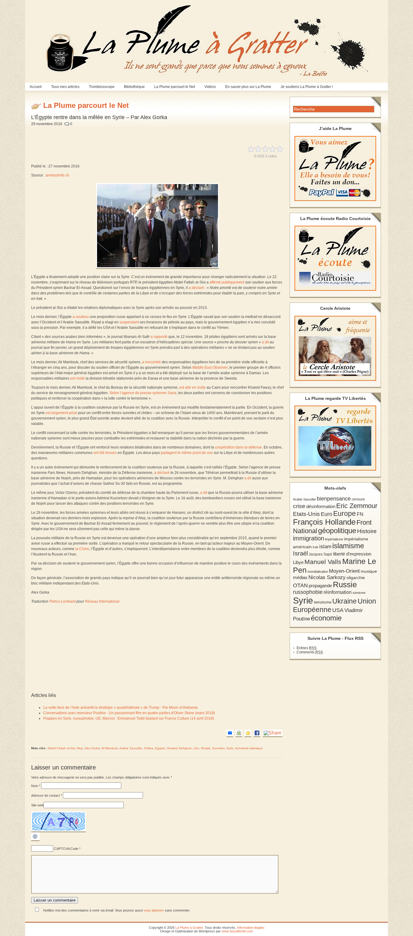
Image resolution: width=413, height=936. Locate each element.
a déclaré (196, 288)
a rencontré (151, 362)
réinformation (338, 592)
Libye (298, 562)
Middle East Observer (210, 367)
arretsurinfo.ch (57, 175)
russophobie (308, 592)
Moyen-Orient (344, 571)
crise (299, 506)
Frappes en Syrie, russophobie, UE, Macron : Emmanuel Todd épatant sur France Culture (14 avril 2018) (128, 718)
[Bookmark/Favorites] (247, 733)
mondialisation (317, 571)
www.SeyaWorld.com (237, 931)
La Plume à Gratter (189, 927)
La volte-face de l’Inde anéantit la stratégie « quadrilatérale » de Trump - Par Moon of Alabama (120, 707)
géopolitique (337, 530)
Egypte (160, 748)
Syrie (229, 748)
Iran (196, 748)
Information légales (251, 927)
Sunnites (218, 748)
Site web (37, 805)
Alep (79, 748)
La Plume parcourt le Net (174, 87)
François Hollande (324, 522)
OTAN (300, 585)
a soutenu (81, 317)
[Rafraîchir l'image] (35, 840)
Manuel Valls (322, 561)
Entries (307, 648)
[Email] (229, 733)
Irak (315, 547)
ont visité (77, 378)
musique (369, 571)
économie (326, 618)
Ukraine (344, 601)
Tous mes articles (65, 87)
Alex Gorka (92, 748)
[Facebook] (257, 733)
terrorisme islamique (249, 748)
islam (325, 546)
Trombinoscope (102, 87)
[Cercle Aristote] (335, 348)
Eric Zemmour (356, 506)
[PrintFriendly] (238, 733)
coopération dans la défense (238, 447)
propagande (320, 585)
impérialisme (334, 539)
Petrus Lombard (62, 601)
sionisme (359, 592)
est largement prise (61, 413)
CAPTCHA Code (66, 848)
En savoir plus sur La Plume (248, 87)
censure (358, 499)
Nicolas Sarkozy (327, 577)
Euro (326, 514)
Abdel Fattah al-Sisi (61, 748)
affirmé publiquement (227, 282)
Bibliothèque (134, 87)
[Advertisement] (178, 132)
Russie (205, 748)
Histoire (367, 531)
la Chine (82, 549)
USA (337, 610)
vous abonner (154, 910)
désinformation (320, 506)
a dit (265, 342)
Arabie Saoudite (130, 748)
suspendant (129, 322)
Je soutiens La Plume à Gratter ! (307, 87)
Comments (310, 652)
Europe (344, 513)
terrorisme (322, 602)
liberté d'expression (352, 554)
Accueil (36, 87)
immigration (308, 538)
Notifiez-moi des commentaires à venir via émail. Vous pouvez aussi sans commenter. (116, 910)
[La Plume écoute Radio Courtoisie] (335, 258)
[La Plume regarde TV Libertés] (335, 438)
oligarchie (355, 577)
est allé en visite (192, 387)
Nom (35, 786)
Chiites (148, 748)
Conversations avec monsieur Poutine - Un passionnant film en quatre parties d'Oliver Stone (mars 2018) (129, 713)
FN (360, 514)
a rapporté (159, 337)
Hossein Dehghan (179, 748)
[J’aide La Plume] (335, 168)
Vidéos (210, 87)
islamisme (348, 546)
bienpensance (334, 499)
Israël (300, 553)
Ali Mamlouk (109, 748)
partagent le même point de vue (187, 453)
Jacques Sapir (320, 554)
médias (300, 577)
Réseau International (102, 601)
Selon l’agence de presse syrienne (142, 393)
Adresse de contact (46, 795)
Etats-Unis (306, 514)
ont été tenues (105, 453)
